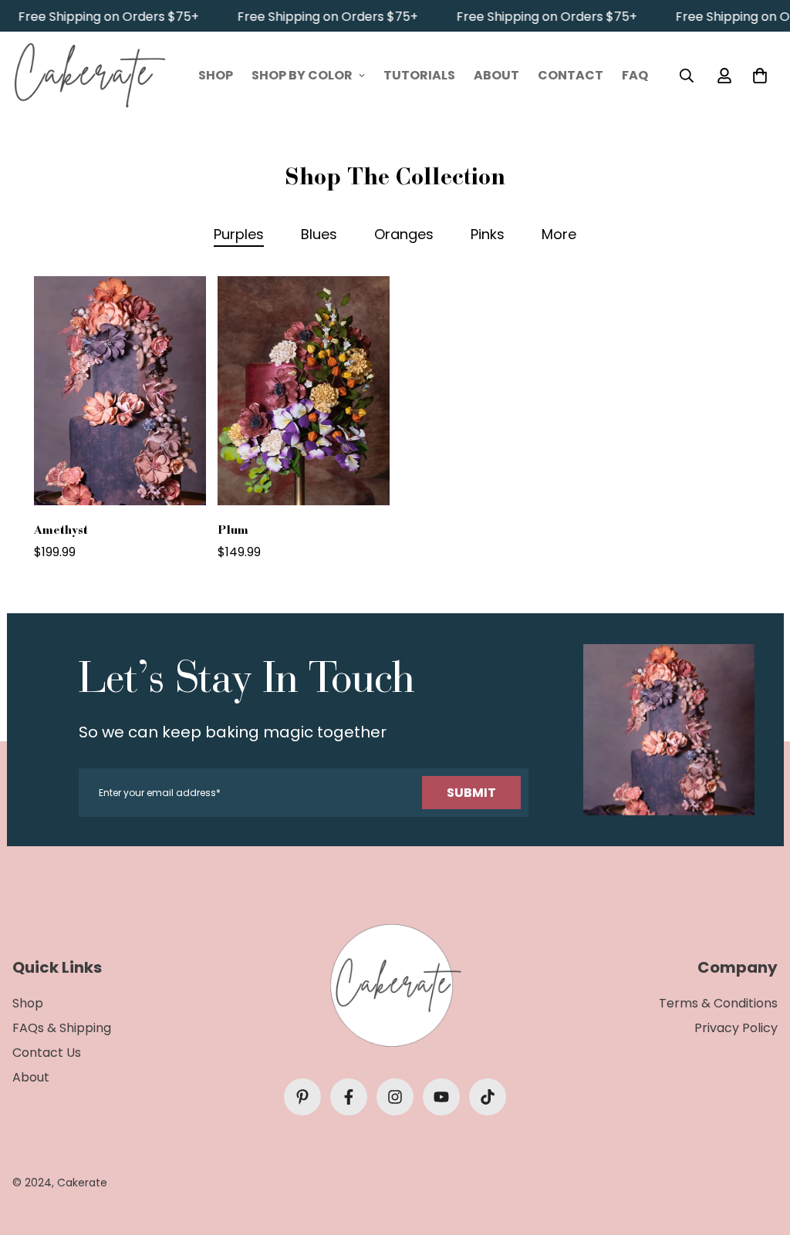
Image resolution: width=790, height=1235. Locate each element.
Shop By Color (302, 75)
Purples (239, 234)
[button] (756, 75)
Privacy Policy (736, 1028)
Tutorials (419, 75)
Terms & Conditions (718, 1003)
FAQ (635, 75)
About (496, 75)
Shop (215, 75)
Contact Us (46, 1052)
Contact (570, 75)
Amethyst (61, 529)
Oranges (404, 234)
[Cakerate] (89, 75)
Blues (319, 234)
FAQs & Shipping (61, 1028)
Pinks (488, 234)
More (559, 234)
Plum (233, 529)
